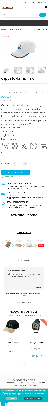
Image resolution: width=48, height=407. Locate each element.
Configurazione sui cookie (33, 398)
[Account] (41, 8)
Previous (4, 49)
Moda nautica (12, 346)
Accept (12, 398)
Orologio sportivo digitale (36, 344)
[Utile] (31, 285)
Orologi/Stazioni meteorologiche (36, 349)
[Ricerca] (42, 15)
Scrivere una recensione (37, 92)
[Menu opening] (3, 23)
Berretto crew (12, 343)
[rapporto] (39, 285)
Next (43, 49)
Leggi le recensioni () (17, 92)
